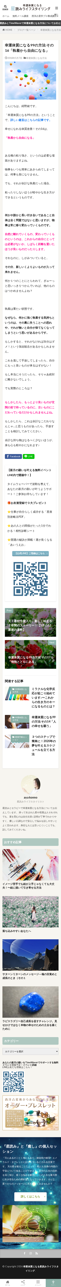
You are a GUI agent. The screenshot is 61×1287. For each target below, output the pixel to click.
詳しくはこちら (30, 1196)
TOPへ (53, 1285)
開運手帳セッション (19, 738)
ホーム (5, 16)
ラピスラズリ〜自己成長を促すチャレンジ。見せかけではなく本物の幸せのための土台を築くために (29, 1025)
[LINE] (28, 456)
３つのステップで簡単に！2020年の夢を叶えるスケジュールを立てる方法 (44, 745)
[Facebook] (13, 456)
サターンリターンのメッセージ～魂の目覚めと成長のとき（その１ (29, 976)
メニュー (38, 1285)
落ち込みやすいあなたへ (16, 930)
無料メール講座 (20, 16)
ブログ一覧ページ (26, 29)
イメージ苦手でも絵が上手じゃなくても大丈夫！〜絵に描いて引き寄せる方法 (28, 885)
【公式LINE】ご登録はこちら (30, 553)
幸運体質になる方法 (50, 29)
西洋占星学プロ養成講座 (44, 16)
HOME (9, 29)
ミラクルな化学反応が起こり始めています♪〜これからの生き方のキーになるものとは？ (43, 697)
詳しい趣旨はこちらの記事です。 (31, 120)
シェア (22, 1285)
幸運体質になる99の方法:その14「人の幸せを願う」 (44, 721)
